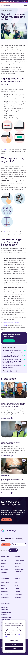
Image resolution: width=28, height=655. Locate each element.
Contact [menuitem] (3, 560)
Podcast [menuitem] (17, 588)
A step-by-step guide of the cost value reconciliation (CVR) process (12, 355)
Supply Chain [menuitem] (4, 591)
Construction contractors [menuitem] (4, 608)
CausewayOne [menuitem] (5, 582)
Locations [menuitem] (4, 572)
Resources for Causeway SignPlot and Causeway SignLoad (12, 366)
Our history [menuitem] (18, 563)
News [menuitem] (16, 585)
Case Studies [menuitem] (18, 594)
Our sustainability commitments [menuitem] (19, 570)
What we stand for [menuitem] (19, 560)
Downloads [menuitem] (18, 597)
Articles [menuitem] (17, 582)
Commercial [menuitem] (4, 594)
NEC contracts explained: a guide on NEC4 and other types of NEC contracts (12, 351)
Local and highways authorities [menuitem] (6, 613)
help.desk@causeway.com (11, 322)
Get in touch (6, 520)
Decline (14, 648)
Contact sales (7, 341)
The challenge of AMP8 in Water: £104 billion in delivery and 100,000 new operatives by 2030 (12, 361)
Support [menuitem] (7, 1)
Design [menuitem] (3, 585)
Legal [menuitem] (2, 566)
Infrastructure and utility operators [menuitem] (6, 618)
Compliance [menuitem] (4, 569)
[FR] (26, 1)
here (5, 149)
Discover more (5, 418)
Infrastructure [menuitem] (5, 597)
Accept (14, 644)
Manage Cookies (14, 640)
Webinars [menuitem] (17, 591)
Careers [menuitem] (3, 1)
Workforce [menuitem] (4, 588)
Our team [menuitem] (17, 566)
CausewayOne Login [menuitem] (14, 1)
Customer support (17, 544)
